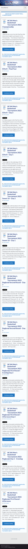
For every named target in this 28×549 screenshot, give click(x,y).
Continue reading (8, 49)
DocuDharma (4, 7)
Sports (7, 28)
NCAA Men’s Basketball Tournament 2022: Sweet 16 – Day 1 (12, 237)
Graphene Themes (11, 547)
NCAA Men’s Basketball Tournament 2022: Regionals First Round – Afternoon (12, 497)
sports (10, 56)
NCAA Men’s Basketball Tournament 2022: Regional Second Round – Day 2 (13, 280)
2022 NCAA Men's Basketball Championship (14, 54)
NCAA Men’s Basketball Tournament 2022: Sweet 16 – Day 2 (12, 195)
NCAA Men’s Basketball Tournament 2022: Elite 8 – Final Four (12, 66)
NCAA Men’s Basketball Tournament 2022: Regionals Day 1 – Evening (12, 455)
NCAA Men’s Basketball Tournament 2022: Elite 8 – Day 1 (12, 151)
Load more (14, 539)
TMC (4, 28)
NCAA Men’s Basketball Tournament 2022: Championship (12, 24)
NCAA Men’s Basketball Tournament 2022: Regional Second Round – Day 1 (13, 326)
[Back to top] (25, 546)
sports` (10, 316)
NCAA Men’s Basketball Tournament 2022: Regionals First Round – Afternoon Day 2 (12, 412)
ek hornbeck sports (7, 55)
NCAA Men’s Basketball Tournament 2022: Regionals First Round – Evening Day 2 (12, 368)
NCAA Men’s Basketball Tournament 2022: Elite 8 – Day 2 (12, 109)
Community (8, 418)
